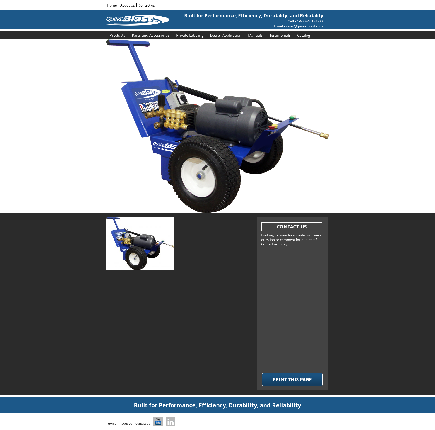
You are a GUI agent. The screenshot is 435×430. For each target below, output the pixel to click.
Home (112, 5)
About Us (127, 5)
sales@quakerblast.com (304, 26)
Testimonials (280, 35)
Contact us (146, 5)
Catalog (303, 35)
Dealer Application (226, 35)
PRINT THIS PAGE (292, 379)
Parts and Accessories (150, 35)
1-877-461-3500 (309, 21)
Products (117, 35)
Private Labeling (189, 35)
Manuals (255, 35)
